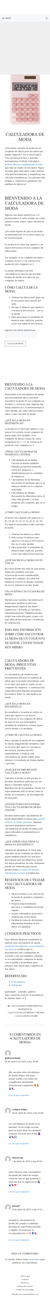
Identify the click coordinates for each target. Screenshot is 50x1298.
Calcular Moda (15, 343)
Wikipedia (16, 985)
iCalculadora (18, 981)
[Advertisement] (25, 48)
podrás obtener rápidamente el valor (24, 164)
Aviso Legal (25, 1276)
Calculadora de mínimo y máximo (26, 1012)
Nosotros (25, 1283)
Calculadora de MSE (26, 1016)
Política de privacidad (25, 1290)
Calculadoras (18, 1006)
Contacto (25, 1279)
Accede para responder (19, 1095)
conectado (34, 1259)
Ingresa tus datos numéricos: (20, 330)
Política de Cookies (25, 1286)
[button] (46, 18)
